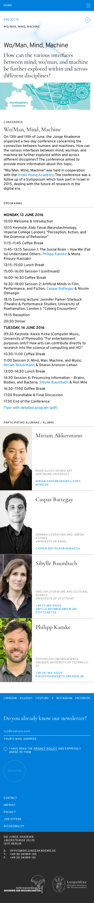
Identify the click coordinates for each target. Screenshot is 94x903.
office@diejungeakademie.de (33, 851)
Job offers (12, 819)
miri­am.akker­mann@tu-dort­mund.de (58, 483)
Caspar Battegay (60, 289)
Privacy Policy (45, 749)
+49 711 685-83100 (48, 606)
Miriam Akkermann (19, 365)
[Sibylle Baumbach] (16, 586)
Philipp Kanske (54, 254)
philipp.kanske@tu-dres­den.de (60, 676)
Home (8, 5)
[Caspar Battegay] (16, 522)
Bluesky (26, 698)
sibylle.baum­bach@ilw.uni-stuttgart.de (57, 610)
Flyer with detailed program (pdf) (30, 408)
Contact (10, 798)
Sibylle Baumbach (53, 382)
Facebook (82, 698)
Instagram (64, 698)
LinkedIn (10, 698)
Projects (11, 20)
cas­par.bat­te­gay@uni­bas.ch (58, 549)
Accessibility (14, 826)
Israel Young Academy (35, 175)
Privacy (10, 812)
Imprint (10, 805)
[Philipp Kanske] (16, 650)
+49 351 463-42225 (49, 673)
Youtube (42, 698)
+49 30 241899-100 (23, 854)
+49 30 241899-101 (23, 858)
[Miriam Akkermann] (16, 458)
